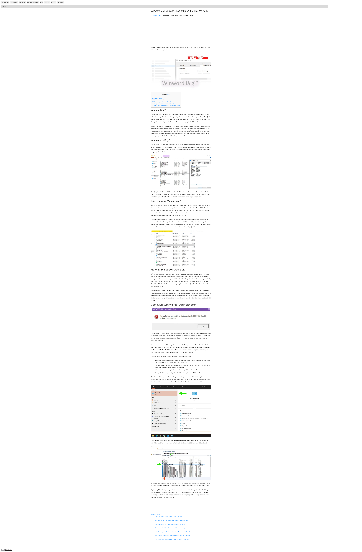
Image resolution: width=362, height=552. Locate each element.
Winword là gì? (157, 98)
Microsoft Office (156, 15)
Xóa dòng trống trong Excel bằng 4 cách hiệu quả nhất (171, 520)
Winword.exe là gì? (158, 100)
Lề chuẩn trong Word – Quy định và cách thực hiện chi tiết (172, 539)
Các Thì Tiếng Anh (32, 2)
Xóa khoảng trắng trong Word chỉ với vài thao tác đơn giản (172, 535)
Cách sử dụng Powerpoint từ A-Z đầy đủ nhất (168, 516)
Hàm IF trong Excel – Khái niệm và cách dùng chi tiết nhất (172, 531)
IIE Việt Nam (5, 2)
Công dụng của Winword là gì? (161, 102)
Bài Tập (47, 2)
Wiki (41, 2)
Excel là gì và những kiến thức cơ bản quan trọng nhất (171, 528)
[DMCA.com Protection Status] (7, 550)
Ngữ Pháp (22, 2)
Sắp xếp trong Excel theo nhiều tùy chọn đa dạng (170, 524)
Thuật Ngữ (61, 2)
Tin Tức (53, 2)
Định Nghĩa (14, 2)
